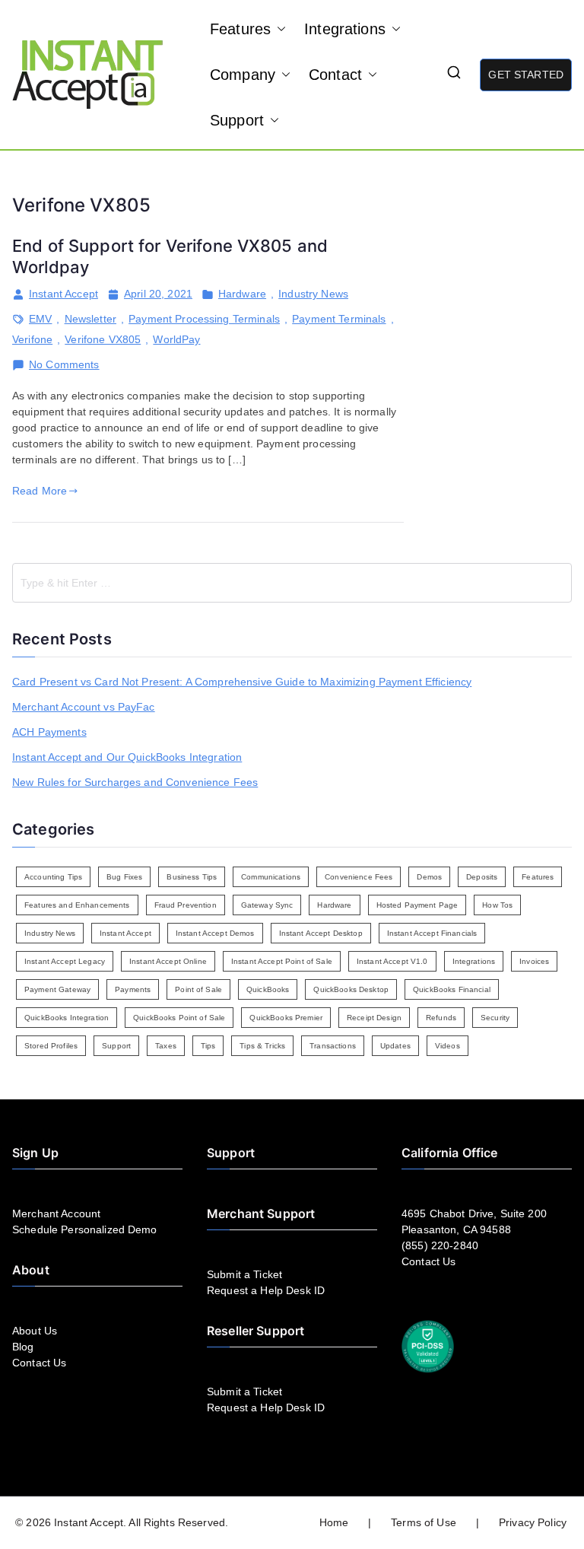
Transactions (332, 1046)
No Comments (64, 365)
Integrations (345, 29)
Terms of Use (423, 1522)
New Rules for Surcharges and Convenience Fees (135, 782)
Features (240, 29)
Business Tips (192, 877)
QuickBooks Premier (285, 1017)
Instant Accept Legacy (64, 961)
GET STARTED (525, 74)
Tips (208, 1046)
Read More (39, 491)
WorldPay (176, 339)
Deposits (481, 877)
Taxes (165, 1046)
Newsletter (90, 319)
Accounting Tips (53, 877)
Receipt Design (374, 1017)
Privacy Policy (533, 1522)
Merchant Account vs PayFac (83, 707)
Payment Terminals (339, 319)
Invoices (534, 961)
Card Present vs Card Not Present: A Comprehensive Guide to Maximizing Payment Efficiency (241, 682)
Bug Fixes (124, 877)
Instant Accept (63, 294)
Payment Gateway (57, 989)
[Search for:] (292, 583)
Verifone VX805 (103, 339)
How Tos (497, 905)
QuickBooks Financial (451, 989)
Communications (270, 877)
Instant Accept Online (168, 961)
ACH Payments (49, 732)
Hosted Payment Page (417, 905)
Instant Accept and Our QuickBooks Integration (127, 757)
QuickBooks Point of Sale (179, 1017)
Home (334, 1522)
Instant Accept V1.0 (392, 961)
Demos (429, 877)
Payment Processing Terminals (204, 319)
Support (237, 120)
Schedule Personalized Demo (84, 1229)
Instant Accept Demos (215, 933)
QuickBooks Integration (66, 1017)
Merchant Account (56, 1213)
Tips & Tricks (262, 1046)
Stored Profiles (51, 1046)
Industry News (313, 294)
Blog (23, 1347)
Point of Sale (198, 989)
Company (242, 74)
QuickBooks (267, 989)
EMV (40, 319)
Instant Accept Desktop (321, 933)
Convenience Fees (358, 877)
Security (495, 1017)
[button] (278, 29)
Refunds (441, 1017)
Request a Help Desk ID (266, 1290)
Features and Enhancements (77, 905)
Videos (447, 1046)
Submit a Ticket (244, 1274)
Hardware (242, 294)
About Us (34, 1331)
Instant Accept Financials (432, 933)
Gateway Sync (267, 905)
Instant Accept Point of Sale (281, 961)
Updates (395, 1046)
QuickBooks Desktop (351, 989)
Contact (335, 74)
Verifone (32, 339)
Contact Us (39, 1363)
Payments (133, 989)
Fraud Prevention (185, 905)
